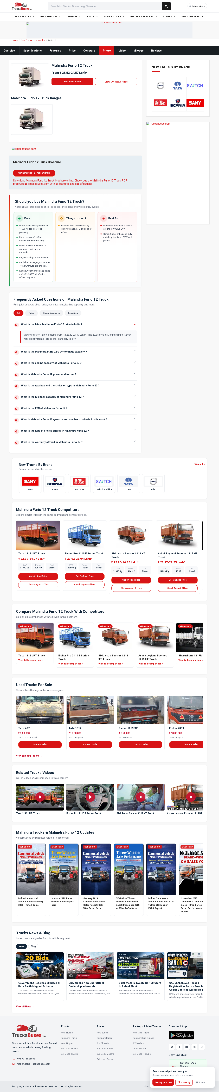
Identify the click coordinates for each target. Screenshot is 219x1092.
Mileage (138, 50)
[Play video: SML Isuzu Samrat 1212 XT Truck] (141, 797)
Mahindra (40, 40)
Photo (107, 50)
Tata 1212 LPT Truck (31, 553)
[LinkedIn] (202, 1047)
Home (14, 40)
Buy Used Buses (105, 1048)
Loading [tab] (73, 313)
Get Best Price (72, 81)
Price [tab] (31, 313)
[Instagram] (194, 1047)
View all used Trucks (29, 755)
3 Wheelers (138, 1043)
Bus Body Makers (105, 1054)
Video (122, 50)
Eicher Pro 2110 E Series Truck (84, 553)
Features (55, 50)
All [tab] (18, 313)
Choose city (184, 1082)
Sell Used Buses (105, 1059)
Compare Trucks (69, 1038)
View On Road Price (116, 81)
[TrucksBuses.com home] (22, 6)
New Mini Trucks (141, 1032)
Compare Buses (104, 1038)
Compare (89, 50)
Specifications (32, 50)
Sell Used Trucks (69, 1054)
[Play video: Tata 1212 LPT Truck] (40, 797)
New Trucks (26, 40)
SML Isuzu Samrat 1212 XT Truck (135, 813)
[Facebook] (179, 1047)
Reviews (156, 50)
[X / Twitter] (172, 1047)
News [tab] (21, 946)
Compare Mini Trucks (143, 1038)
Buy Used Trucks (69, 1048)
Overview (9, 50)
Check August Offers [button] (38, 584)
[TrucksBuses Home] (29, 1031)
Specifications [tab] (51, 313)
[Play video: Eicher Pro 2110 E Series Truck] (90, 797)
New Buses (102, 1032)
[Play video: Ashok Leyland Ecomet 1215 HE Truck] (191, 797)
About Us (148, 1086)
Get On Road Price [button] (38, 576)
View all (200, 464)
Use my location (163, 1082)
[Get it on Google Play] (181, 1035)
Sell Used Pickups (142, 1054)
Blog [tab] (33, 946)
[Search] (166, 6)
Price (72, 50)
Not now (200, 1082)
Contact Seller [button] (40, 744)
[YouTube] (187, 1047)
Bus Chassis (103, 1043)
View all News (25, 1006)
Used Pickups (139, 1048)
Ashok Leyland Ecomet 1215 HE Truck (188, 813)
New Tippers (67, 1043)
